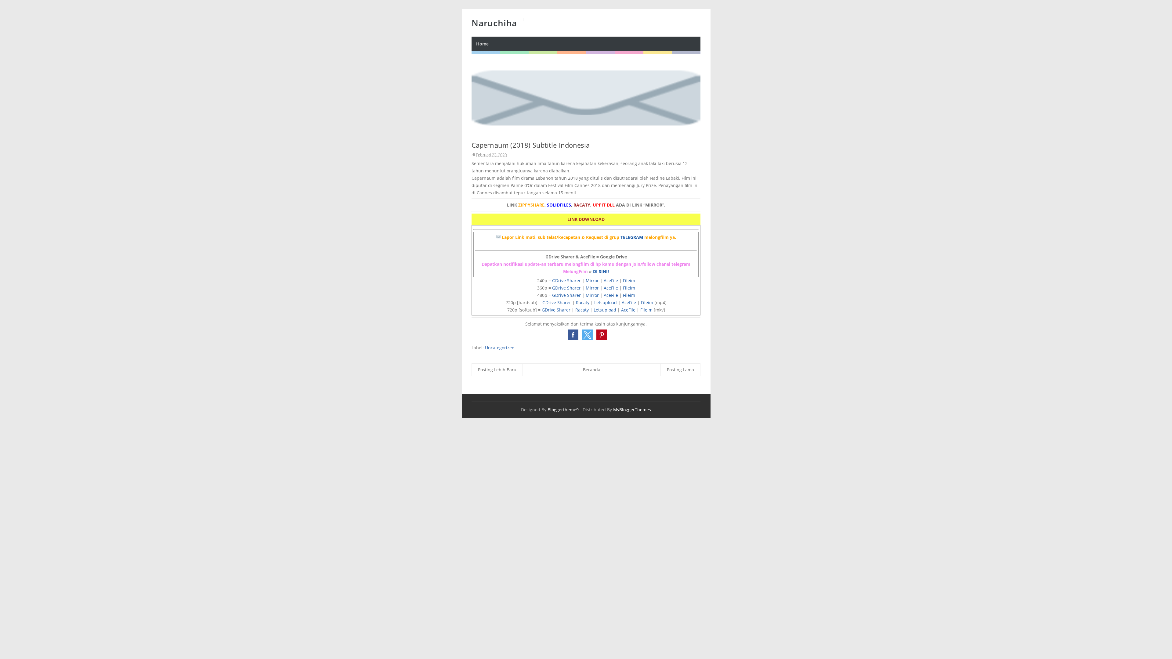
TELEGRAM (631, 237)
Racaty (582, 302)
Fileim (629, 280)
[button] (573, 335)
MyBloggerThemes (632, 409)
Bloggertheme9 (563, 409)
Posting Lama (680, 370)
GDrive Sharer (566, 280)
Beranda (591, 370)
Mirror (592, 280)
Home (482, 44)
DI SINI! (601, 271)
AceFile (611, 280)
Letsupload (605, 302)
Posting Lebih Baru (497, 370)
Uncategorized (500, 348)
